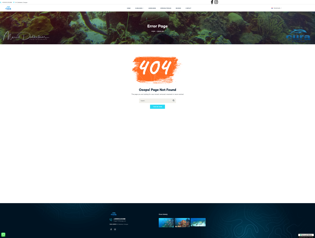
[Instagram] (216, 2)
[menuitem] (277, 8)
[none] (277, 8)
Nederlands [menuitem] (277, 8)
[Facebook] (212, 2)
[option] (166, 222)
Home (153, 31)
